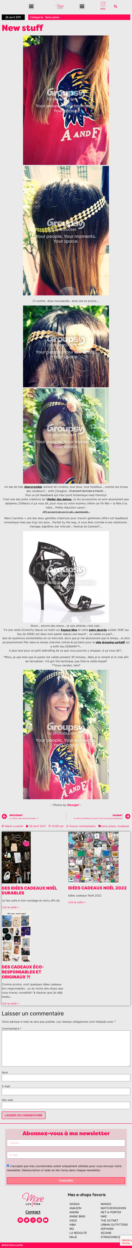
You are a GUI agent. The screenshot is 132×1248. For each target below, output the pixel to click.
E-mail (6, 1086)
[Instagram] (33, 1220)
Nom (5, 1072)
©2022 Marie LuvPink (12, 1245)
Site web (7, 1100)
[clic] (66, 621)
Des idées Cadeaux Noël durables (29, 891)
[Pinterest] (39, 1220)
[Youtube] (45, 1220)
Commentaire (11, 1028)
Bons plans (52, 17)
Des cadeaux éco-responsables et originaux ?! (23, 971)
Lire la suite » (10, 907)
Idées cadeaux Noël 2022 (97, 887)
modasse (123, 826)
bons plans (109, 826)
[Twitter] (26, 1220)
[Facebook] (20, 1220)
